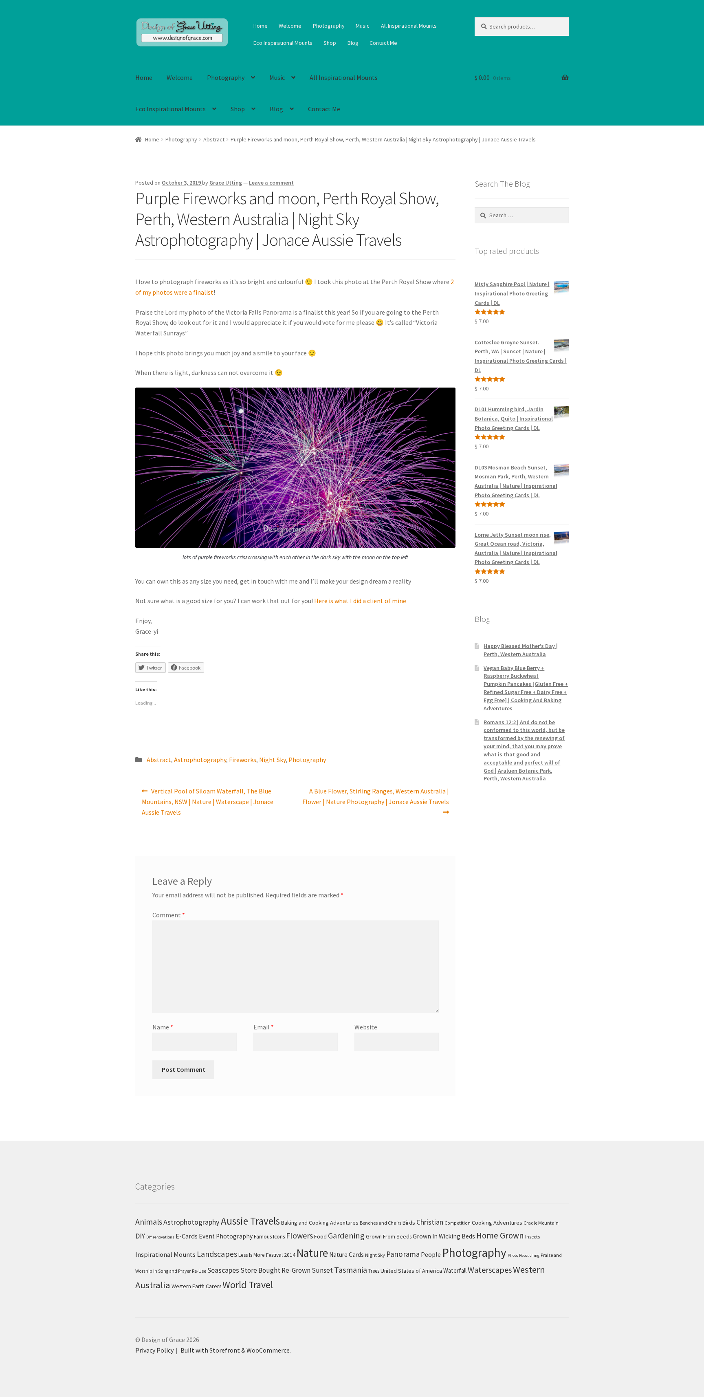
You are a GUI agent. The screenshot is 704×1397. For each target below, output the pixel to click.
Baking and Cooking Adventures (320, 1222)
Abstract (213, 139)
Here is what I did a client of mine (360, 601)
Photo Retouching (523, 1255)
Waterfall (454, 1270)
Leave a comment (271, 182)
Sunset (322, 1270)
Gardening (346, 1235)
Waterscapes (490, 1270)
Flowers (299, 1235)
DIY (140, 1236)
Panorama (403, 1254)
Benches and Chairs (380, 1223)
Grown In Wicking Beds (444, 1236)
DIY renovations (160, 1237)
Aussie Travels (250, 1220)
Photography (329, 25)
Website (365, 1027)
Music (363, 25)
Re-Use (199, 1271)
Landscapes (217, 1254)
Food (320, 1236)
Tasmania (350, 1270)
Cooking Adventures (497, 1222)
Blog (353, 42)
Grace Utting (225, 182)
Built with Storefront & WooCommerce (235, 1350)
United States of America (411, 1270)
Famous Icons (269, 1236)
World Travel (247, 1284)
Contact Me (383, 42)
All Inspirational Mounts (409, 25)
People (431, 1254)
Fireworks (242, 760)
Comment (168, 915)
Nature (312, 1253)
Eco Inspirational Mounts (282, 42)
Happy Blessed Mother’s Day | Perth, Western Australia (521, 650)
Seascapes (223, 1270)
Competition (457, 1223)
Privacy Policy (154, 1350)
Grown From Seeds (388, 1236)
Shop (329, 42)
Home (260, 25)
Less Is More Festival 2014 (266, 1255)
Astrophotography (200, 760)
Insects (532, 1237)
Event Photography (226, 1236)
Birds (409, 1222)
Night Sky (272, 760)
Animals (148, 1222)
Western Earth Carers (196, 1286)
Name (162, 1027)
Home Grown (500, 1235)
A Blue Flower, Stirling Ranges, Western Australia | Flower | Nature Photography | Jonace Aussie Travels (375, 796)
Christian (429, 1222)
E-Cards (187, 1236)
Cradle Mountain (541, 1223)
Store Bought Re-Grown (275, 1270)
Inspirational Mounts (165, 1254)
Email (263, 1027)
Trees (373, 1270)
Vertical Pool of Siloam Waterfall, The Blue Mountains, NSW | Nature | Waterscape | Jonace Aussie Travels (207, 801)
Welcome (290, 25)
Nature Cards (346, 1254)
